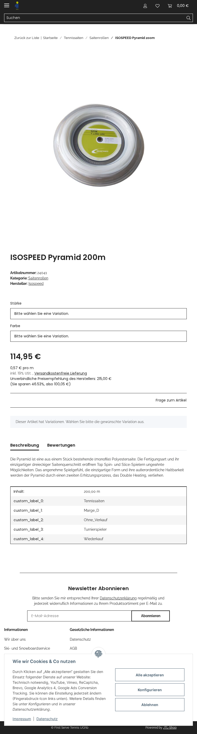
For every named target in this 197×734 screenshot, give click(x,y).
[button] (145, 6)
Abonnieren (150, 616)
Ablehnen (149, 704)
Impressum (22, 719)
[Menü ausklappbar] (6, 3)
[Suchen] (188, 18)
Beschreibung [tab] (24, 445)
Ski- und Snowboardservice (27, 648)
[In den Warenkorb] (14, 52)
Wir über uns (15, 639)
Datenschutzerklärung (118, 598)
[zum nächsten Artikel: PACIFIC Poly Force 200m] (181, 37)
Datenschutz (47, 719)
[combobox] (98, 313)
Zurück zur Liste (26, 38)
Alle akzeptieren (150, 675)
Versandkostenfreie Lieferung (60, 373)
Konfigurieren (150, 690)
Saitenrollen (38, 278)
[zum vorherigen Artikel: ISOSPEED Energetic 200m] (170, 37)
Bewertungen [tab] (61, 445)
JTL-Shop (169, 727)
